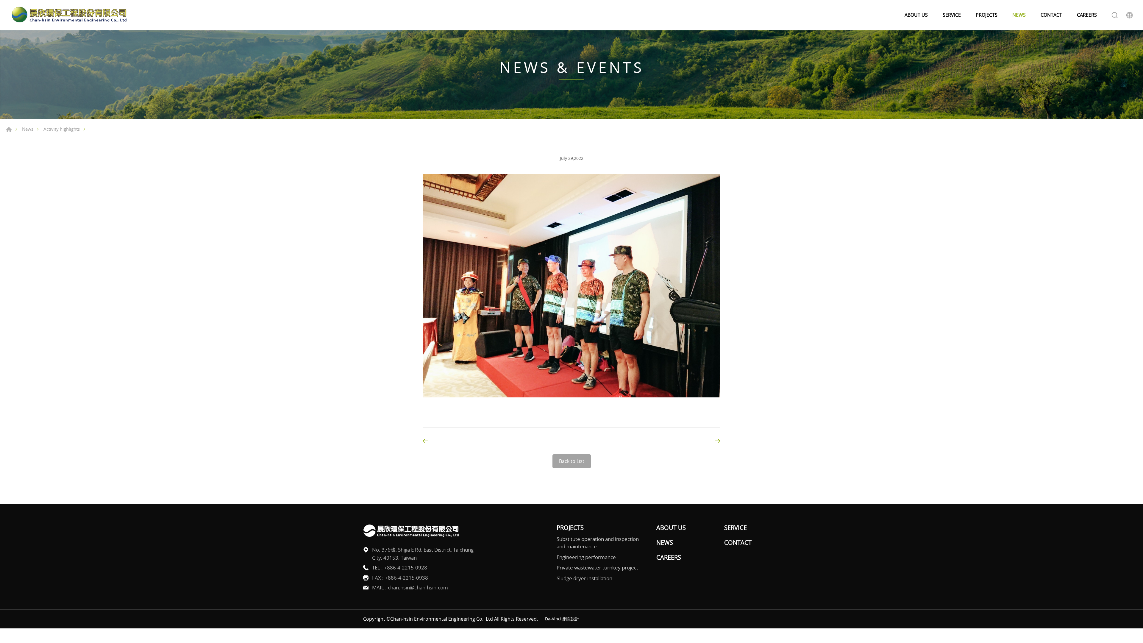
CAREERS (1087, 15)
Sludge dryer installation (584, 578)
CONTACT (1051, 15)
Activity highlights (61, 129)
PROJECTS (986, 15)
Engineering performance (586, 557)
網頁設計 (571, 619)
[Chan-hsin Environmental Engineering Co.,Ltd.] (68, 15)
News (27, 129)
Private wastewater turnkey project (597, 567)
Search (1114, 15)
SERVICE (952, 15)
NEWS (1019, 15)
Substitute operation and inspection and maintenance (598, 543)
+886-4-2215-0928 (405, 567)
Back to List (571, 461)
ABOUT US (916, 15)
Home (9, 129)
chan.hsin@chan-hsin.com (418, 587)
